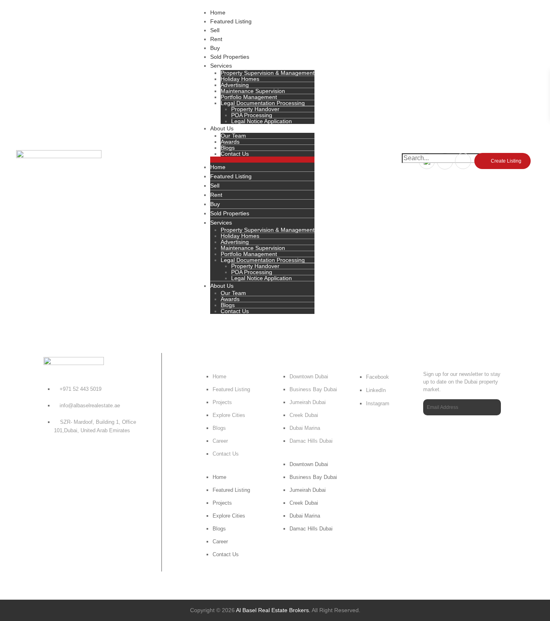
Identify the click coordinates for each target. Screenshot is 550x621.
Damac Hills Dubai (311, 441)
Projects (222, 402)
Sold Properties (229, 57)
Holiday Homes (240, 79)
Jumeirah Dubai (307, 402)
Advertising (235, 85)
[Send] (492, 407)
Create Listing (506, 161)
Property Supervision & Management (267, 73)
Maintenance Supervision (253, 91)
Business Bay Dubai (313, 389)
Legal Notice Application (261, 121)
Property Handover (255, 109)
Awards (230, 141)
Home (217, 12)
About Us (222, 128)
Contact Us (235, 154)
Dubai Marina (304, 428)
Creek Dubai (303, 415)
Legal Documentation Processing (263, 103)
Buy (215, 48)
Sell (214, 30)
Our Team (233, 135)
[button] (262, 160)
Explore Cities (229, 415)
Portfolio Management (249, 97)
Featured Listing (231, 21)
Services (221, 65)
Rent (216, 39)
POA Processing (251, 115)
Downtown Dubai (308, 376)
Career (220, 441)
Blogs (228, 147)
